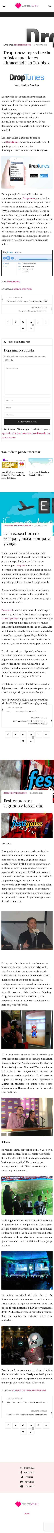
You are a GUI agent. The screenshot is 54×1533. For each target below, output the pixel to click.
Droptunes (27, 289)
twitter (29, 1477)
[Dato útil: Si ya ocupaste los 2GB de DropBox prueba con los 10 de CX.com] (13, 463)
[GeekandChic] (27, 6)
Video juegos (20, 793)
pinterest (29, 1482)
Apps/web (8, 45)
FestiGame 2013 (39, 1390)
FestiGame (26, 1390)
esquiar (21, 565)
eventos (16, 1390)
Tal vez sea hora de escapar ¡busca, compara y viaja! (27, 538)
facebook (29, 1472)
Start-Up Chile (9, 618)
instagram (29, 1468)
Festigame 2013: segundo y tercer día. (23, 803)
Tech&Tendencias (22, 45)
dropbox (16, 289)
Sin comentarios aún (19, 342)
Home (27, 1513)
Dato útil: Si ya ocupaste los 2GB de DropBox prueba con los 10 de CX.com (13, 475)
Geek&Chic (9, 793)
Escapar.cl (7, 610)
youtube (29, 1486)
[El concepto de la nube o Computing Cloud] (41, 463)
